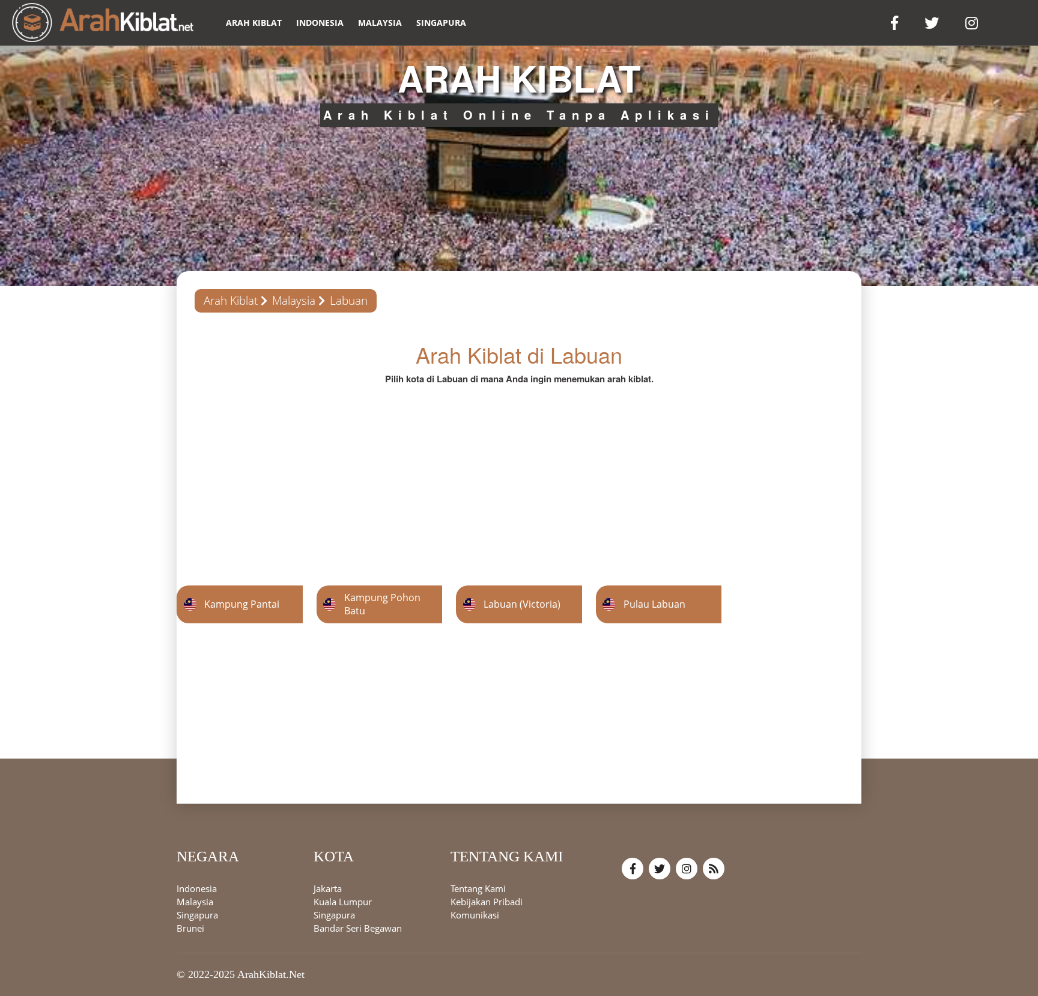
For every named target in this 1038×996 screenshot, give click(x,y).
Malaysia (380, 22)
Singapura (441, 22)
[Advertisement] (519, 469)
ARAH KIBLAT (254, 22)
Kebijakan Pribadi (487, 902)
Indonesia (320, 22)
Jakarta (328, 889)
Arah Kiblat (231, 300)
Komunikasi (475, 915)
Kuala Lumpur (343, 902)
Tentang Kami (478, 889)
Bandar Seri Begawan (358, 929)
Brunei (190, 929)
